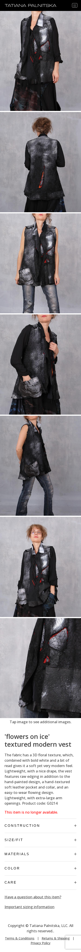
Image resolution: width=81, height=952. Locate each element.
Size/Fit (13, 840)
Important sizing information (29, 906)
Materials (16, 854)
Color (12, 868)
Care (10, 882)
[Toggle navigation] (74, 5)
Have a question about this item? (32, 897)
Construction (22, 825)
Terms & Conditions (19, 938)
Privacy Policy (40, 943)
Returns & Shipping (56, 938)
